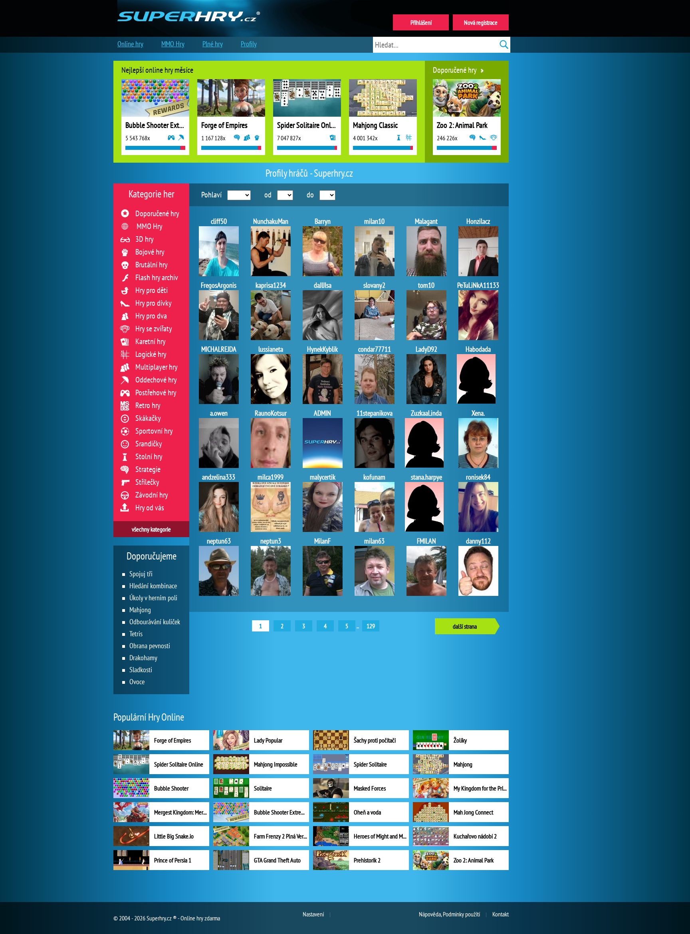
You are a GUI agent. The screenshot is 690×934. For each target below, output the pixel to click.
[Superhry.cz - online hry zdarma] (188, 7)
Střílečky (147, 482)
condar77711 (374, 349)
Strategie (148, 469)
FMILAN (426, 541)
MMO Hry (150, 226)
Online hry (130, 43)
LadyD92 (426, 349)
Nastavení (313, 914)
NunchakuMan (270, 221)
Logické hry (151, 354)
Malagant (426, 221)
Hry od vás (149, 507)
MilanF (322, 541)
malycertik (322, 477)
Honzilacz (478, 221)
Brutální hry (151, 264)
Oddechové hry (156, 379)
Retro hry (148, 405)
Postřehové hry (155, 392)
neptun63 (219, 541)
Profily (249, 43)
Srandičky (148, 443)
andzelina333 (218, 477)
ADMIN (322, 413)
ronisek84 (478, 477)
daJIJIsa (322, 285)
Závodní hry (151, 495)
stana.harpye (426, 477)
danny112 (478, 541)
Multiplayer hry (156, 367)
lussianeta (270, 349)
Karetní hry (150, 341)
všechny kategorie (151, 529)
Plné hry (212, 43)
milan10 (374, 221)
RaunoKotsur (271, 413)
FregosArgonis (218, 285)
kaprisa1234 (271, 285)
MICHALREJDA (218, 349)
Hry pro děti (151, 290)
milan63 (374, 541)
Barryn (323, 221)
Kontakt (500, 914)
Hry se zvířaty (153, 328)
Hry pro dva (151, 316)
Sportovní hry (154, 431)
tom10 (426, 285)
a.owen (219, 413)
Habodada (478, 349)
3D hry (144, 239)
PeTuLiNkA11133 (478, 285)
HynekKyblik (322, 349)
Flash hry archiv (156, 277)
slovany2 (374, 285)
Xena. (478, 413)
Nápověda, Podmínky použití (449, 914)
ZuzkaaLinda (426, 413)
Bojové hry (150, 252)
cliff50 (219, 221)
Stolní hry (149, 456)
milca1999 (271, 477)
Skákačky (148, 418)
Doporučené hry (157, 213)
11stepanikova (375, 413)
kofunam (374, 477)
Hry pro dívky (153, 303)
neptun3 (270, 541)
